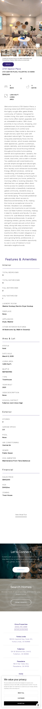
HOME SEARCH (21, 602)
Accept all (21, 703)
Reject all (21, 693)
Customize (21, 698)
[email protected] (23, 60)
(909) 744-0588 (21, 627)
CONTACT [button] (21, 569)
